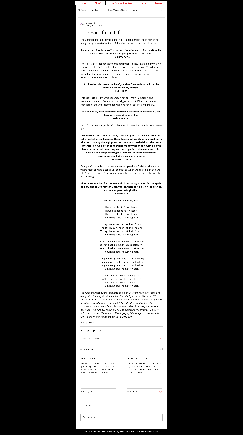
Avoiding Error (97, 10)
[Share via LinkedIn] (94, 330)
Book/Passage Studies (117, 10)
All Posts (82, 10)
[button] (161, 10)
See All (160, 349)
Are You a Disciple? (137, 358)
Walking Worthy (87, 322)
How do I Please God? (92, 358)
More (135, 10)
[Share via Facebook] (81, 330)
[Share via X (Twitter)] (88, 330)
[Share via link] (100, 330)
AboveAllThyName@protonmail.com (144, 432)
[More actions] (161, 24)
